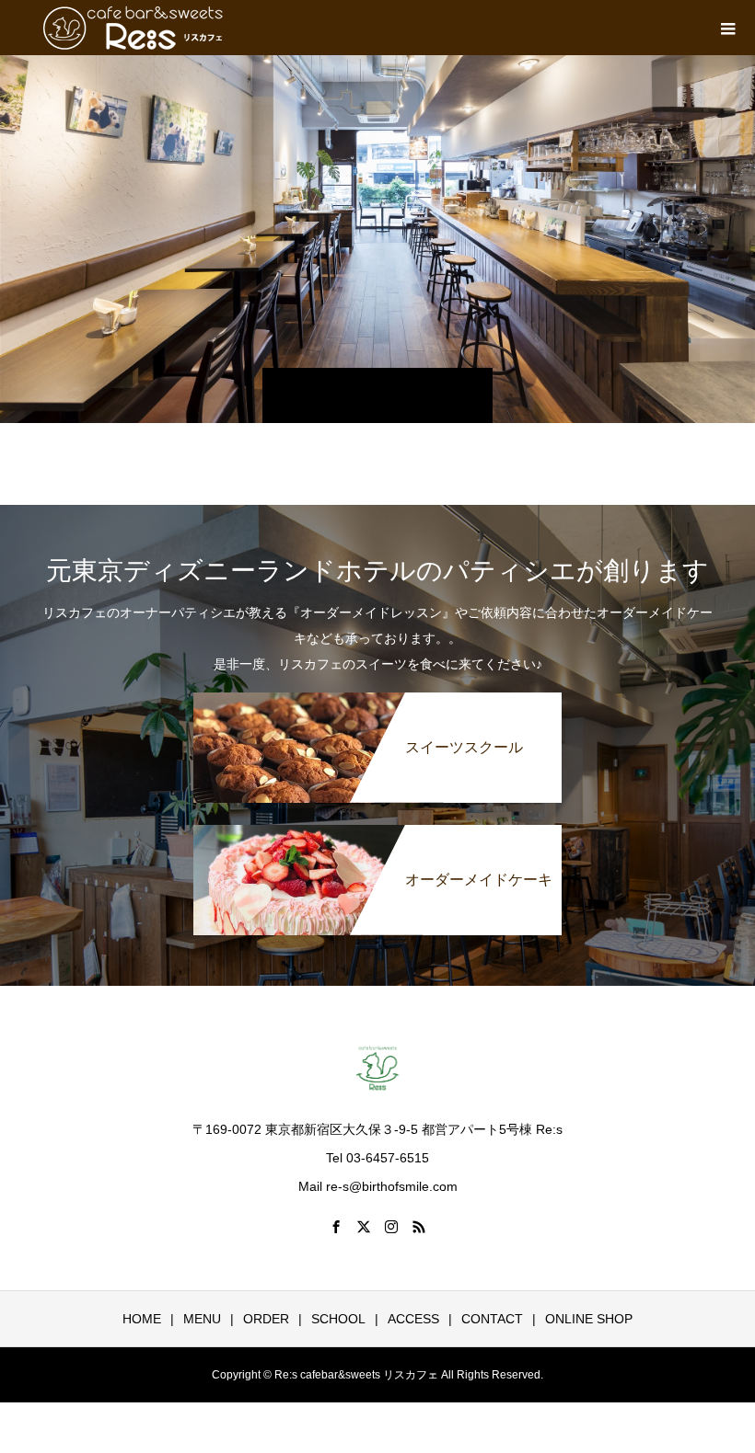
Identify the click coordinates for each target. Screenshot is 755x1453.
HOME (141, 1318)
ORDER (266, 1318)
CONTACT (492, 1318)
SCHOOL (338, 1318)
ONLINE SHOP (589, 1318)
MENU (202, 1318)
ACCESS (413, 1318)
